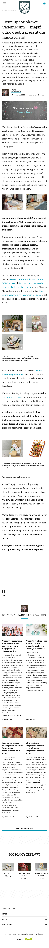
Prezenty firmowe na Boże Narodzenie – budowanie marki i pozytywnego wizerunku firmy (12, 646)
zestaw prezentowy (11, 397)
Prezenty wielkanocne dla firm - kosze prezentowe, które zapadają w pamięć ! (36, 645)
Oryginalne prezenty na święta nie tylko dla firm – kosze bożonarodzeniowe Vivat (12, 748)
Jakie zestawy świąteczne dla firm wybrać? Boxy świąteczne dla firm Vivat (35, 748)
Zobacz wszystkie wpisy (24, 828)
